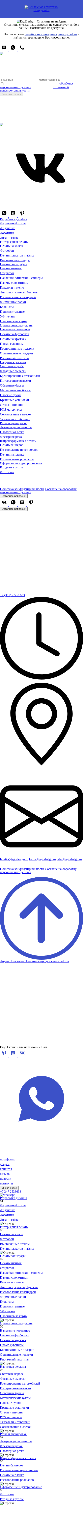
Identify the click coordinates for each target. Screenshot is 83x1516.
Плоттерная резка (12, 432)
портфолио (7, 1159)
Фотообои (7, 250)
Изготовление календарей (18, 297)
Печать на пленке (12, 454)
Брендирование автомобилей (20, 375)
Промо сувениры (12, 343)
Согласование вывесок (15, 414)
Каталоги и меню (12, 287)
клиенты (6, 1169)
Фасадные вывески (13, 371)
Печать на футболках (14, 334)
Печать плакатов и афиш (17, 255)
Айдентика (7, 228)
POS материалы (11, 409)
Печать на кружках (13, 339)
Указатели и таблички (15, 419)
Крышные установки (14, 400)
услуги (4, 1164)
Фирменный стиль (13, 223)
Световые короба (12, 366)
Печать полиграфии (13, 264)
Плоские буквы (10, 395)
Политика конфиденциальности (22, 489)
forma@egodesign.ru (42, 859)
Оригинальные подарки (16, 353)
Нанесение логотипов (15, 329)
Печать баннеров (11, 445)
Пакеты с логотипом (14, 282)
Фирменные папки (13, 302)
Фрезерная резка (11, 437)
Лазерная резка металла (16, 427)
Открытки (7, 273)
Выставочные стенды (15, 260)
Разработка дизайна (13, 219)
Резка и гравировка (13, 423)
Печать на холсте (11, 245)
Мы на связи (9, 1187)
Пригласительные (12, 311)
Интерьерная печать (14, 241)
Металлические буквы (15, 390)
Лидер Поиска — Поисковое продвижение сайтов (35, 873)
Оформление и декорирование (21, 463)
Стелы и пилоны (11, 404)
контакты (6, 1183)
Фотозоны (7, 472)
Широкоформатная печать (18, 441)
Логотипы (7, 233)
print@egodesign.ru (69, 859)
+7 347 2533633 (10, 1191)
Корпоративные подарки (17, 348)
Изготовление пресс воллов (19, 449)
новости (5, 1178)
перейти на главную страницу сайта (51, 34)
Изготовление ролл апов (17, 459)
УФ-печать (7, 316)
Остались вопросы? (14, 496)
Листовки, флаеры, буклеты (19, 292)
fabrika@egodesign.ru (14, 859)
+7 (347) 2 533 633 (12, 595)
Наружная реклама (13, 362)
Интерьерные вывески (15, 380)
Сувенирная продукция (16, 325)
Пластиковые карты (13, 321)
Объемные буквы (12, 385)
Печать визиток (11, 268)
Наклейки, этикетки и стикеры (21, 278)
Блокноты (7, 306)
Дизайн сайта (9, 237)
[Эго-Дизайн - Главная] (41, 8)
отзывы (5, 1173)
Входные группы (12, 467)
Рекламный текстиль (14, 358)
